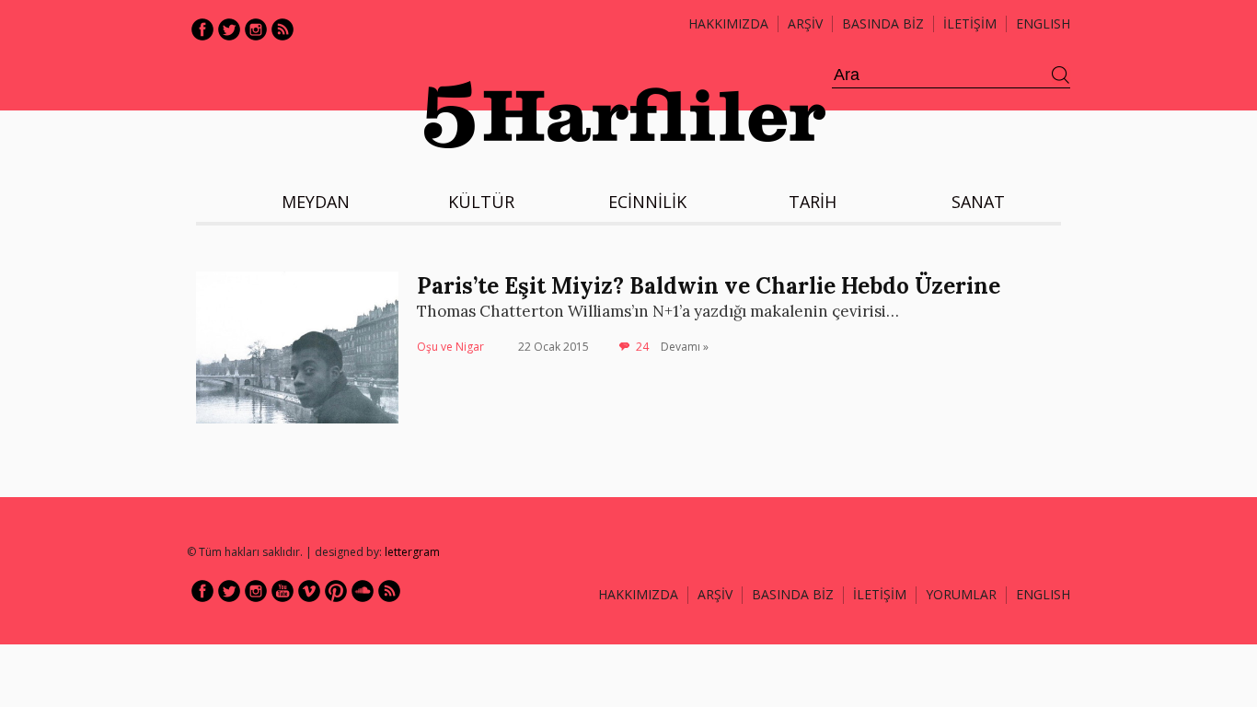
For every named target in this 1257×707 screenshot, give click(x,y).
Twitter (229, 29)
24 (642, 346)
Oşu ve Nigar (450, 346)
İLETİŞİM (970, 23)
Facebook (202, 29)
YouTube (282, 591)
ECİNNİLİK (647, 202)
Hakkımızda (728, 23)
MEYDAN (316, 202)
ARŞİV (805, 23)
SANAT (978, 202)
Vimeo (309, 591)
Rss (282, 29)
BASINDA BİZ (883, 23)
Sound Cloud (363, 591)
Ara (1061, 75)
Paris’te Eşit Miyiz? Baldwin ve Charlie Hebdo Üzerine (708, 286)
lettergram (412, 552)
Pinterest (336, 591)
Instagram (256, 29)
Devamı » (685, 346)
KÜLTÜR (481, 202)
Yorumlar (961, 594)
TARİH (812, 202)
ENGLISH (1043, 23)
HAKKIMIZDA (638, 594)
